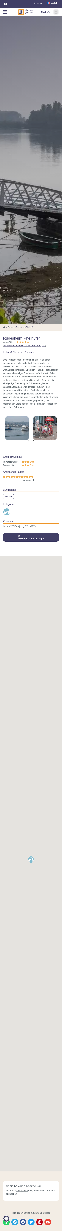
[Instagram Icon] (5, 4)
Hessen (8, 496)
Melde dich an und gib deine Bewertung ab (24, 345)
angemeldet (22, 1190)
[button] (28, 440)
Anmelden (38, 3)
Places (10, 327)
